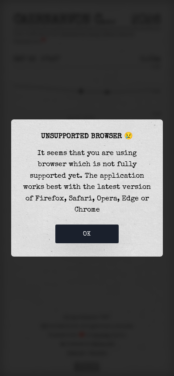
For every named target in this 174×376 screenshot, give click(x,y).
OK (87, 234)
